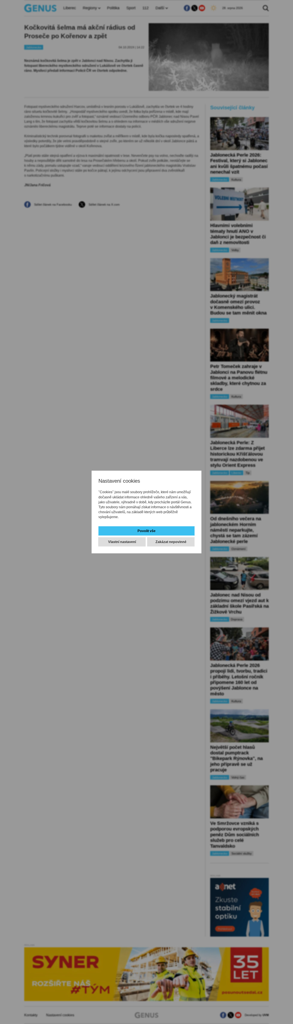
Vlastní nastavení (122, 542)
